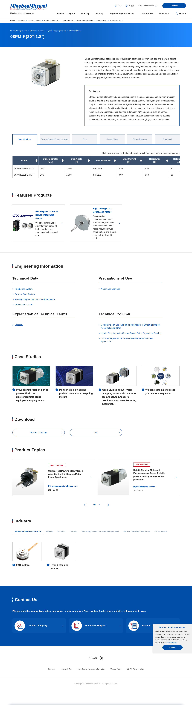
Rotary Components (51, 21)
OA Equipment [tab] (161, 531)
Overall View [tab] (112, 139)
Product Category (66, 13)
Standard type (101, 21)
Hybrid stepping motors (85, 21)
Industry (85, 13)
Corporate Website (146, 6)
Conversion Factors (24, 305)
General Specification (25, 294)
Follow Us (93, 658)
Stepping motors (67, 21)
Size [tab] (85, 139)
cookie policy (171, 643)
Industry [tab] (73, 531)
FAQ (119, 6)
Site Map (52, 669)
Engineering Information (122, 13)
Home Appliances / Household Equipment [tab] (100, 531)
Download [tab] (167, 139)
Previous (85, 505)
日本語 (131, 6)
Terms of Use (66, 669)
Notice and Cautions (110, 289)
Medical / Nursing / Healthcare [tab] (136, 531)
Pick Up (99, 13)
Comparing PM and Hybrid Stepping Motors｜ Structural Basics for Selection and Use (130, 326)
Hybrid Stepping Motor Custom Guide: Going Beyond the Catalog (131, 333)
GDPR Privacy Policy (135, 669)
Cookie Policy (115, 669)
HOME (12, 21)
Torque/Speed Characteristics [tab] (54, 139)
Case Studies (146, 13)
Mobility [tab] (49, 531)
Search (182, 13)
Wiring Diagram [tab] (140, 139)
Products (21, 21)
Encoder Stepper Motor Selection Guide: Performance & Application (127, 340)
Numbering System (24, 289)
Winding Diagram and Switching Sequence (35, 299)
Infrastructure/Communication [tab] (28, 531)
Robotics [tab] (61, 531)
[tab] (94, 505)
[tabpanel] (96, 556)
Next (108, 505)
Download (164, 13)
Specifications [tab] (24, 139)
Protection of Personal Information (91, 669)
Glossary (19, 325)
